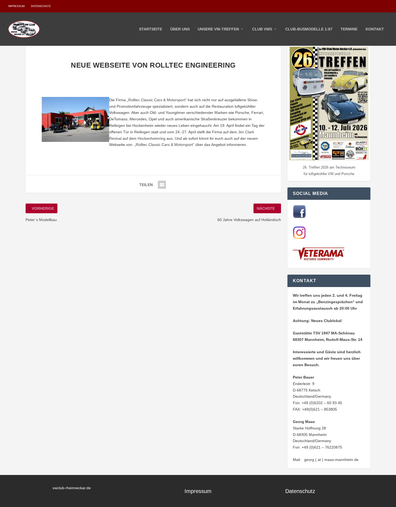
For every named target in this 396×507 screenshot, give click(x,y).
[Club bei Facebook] (299, 217)
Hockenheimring (151, 138)
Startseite (150, 29)
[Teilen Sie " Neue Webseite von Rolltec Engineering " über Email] (162, 184)
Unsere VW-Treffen (218, 29)
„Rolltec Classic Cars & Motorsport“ (157, 100)
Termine (349, 29)
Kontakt (375, 29)
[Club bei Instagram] (299, 238)
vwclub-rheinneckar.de (72, 488)
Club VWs (262, 29)
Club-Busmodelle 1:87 (308, 29)
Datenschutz (41, 6)
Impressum (16, 6)
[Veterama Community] (320, 259)
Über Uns (180, 29)
